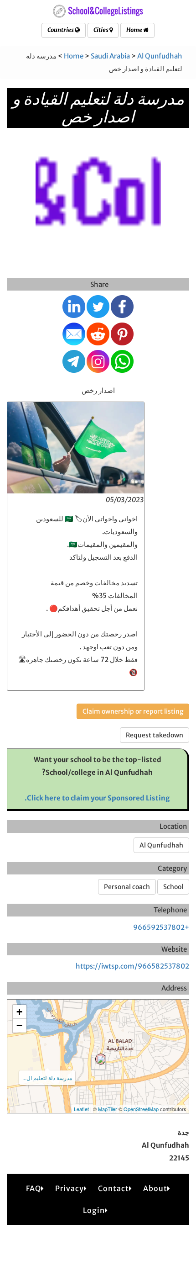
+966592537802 (161, 927)
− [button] (19, 1025)
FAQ (33, 1188)
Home (134, 30)
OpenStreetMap (141, 1108)
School (173, 887)
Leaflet (81, 1108)
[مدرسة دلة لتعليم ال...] (100, 1059)
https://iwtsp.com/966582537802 (132, 966)
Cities (101, 30)
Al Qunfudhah (159, 56)
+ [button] (19, 1011)
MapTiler (107, 1108)
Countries (61, 30)
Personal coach (127, 887)
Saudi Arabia (110, 56)
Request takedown (154, 735)
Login (94, 1210)
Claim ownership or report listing (133, 711)
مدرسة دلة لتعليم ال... (47, 1077)
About (155, 1188)
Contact (113, 1188)
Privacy (69, 1188)
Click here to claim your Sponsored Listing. (97, 798)
